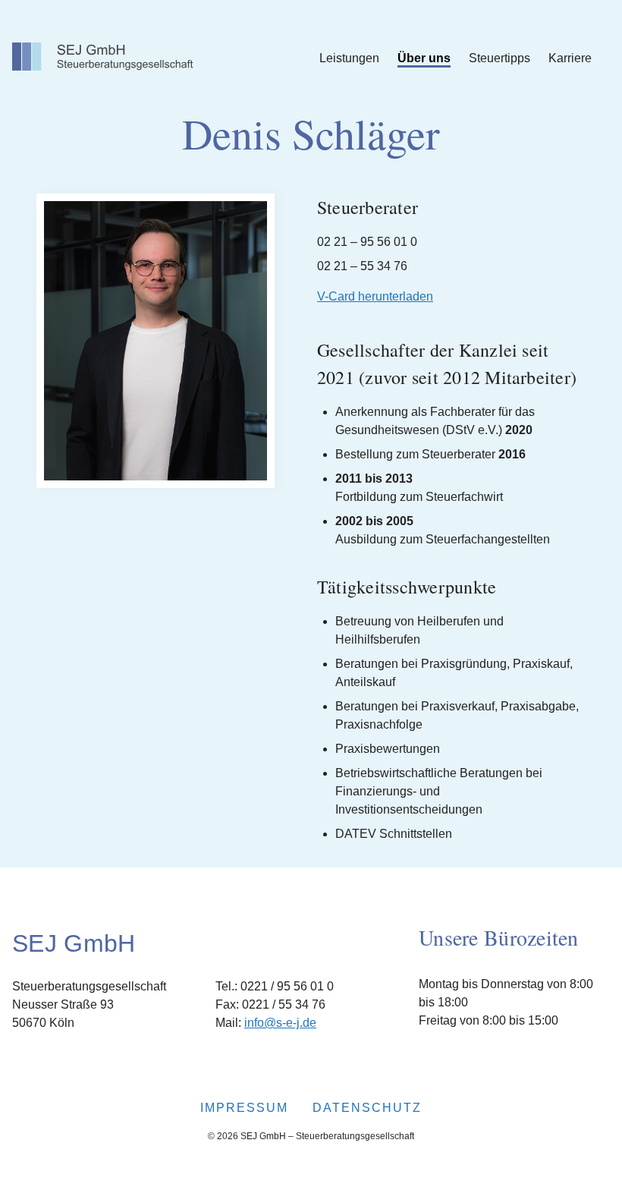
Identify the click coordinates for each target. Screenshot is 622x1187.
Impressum (244, 1107)
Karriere (570, 58)
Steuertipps (499, 58)
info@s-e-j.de (280, 1022)
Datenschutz (367, 1107)
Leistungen (349, 58)
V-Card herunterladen (375, 296)
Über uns (424, 58)
